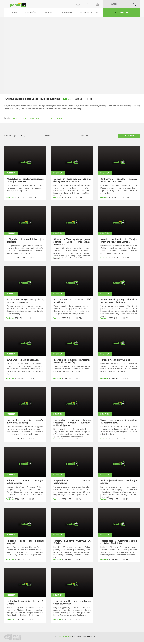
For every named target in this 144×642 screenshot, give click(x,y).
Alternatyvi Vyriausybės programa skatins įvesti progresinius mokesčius (71, 242)
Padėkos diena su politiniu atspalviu (25, 542)
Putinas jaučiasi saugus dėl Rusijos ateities (118, 481)
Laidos (14, 13)
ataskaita (60, 118)
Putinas (14, 118)
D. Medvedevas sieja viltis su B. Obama (25, 602)
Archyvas (49, 13)
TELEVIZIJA (123, 13)
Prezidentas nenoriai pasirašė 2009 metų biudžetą (25, 421)
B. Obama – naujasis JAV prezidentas (71, 301)
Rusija (24, 118)
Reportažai (30, 13)
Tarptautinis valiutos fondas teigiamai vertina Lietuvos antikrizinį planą (71, 423)
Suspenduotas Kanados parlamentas (71, 481)
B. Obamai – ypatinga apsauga (23, 360)
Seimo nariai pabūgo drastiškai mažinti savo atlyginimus (118, 301)
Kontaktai (67, 13)
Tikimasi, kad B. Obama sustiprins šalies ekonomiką (71, 602)
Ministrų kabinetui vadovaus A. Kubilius (71, 542)
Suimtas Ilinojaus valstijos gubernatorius (25, 481)
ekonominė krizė (35, 118)
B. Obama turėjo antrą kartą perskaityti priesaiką (25, 301)
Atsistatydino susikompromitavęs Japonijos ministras (25, 180)
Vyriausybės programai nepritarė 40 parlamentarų (118, 421)
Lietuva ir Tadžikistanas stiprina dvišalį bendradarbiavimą (71, 180)
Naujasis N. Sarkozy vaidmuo (115, 360)
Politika (11, 173)
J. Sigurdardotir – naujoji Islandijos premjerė (25, 240)
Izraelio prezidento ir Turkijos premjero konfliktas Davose (118, 240)
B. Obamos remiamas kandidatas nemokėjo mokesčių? (71, 361)
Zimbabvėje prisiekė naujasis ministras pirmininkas (118, 180)
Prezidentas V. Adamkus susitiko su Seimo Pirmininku (118, 542)
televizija (49, 118)
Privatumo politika (89, 13)
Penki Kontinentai (64, 636)
